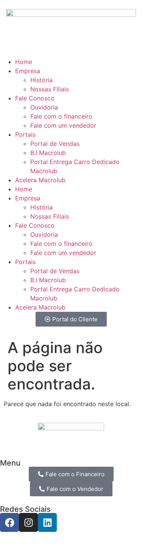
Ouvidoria (44, 107)
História (41, 80)
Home (23, 62)
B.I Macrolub (48, 152)
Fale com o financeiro (61, 116)
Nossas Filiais (49, 89)
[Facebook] (9, 522)
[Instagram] (28, 522)
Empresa (27, 71)
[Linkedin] (47, 522)
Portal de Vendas (55, 143)
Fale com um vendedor (63, 125)
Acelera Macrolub (40, 180)
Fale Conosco (35, 98)
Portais (25, 134)
